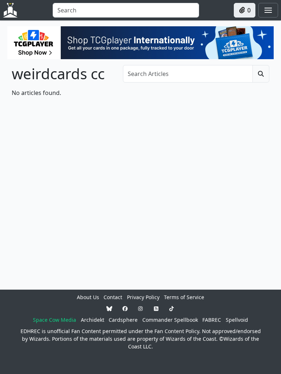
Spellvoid (237, 319)
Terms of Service (184, 297)
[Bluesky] (109, 308)
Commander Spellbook (170, 319)
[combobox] (126, 10)
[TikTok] (171, 308)
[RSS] (156, 308)
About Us (88, 297)
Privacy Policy (143, 297)
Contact (113, 297)
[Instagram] (140, 308)
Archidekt (92, 319)
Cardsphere (123, 319)
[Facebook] (125, 308)
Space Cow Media (54, 319)
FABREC (211, 319)
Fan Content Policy (176, 331)
